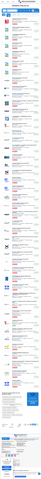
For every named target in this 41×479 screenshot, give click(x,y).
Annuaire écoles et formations (6, 452)
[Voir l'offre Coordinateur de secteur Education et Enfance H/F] (20, 270)
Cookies (33, 439)
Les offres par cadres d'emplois (6, 444)
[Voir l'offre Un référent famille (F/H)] (20, 223)
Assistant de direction (6, 414)
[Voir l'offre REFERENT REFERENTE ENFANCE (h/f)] (20, 355)
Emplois (2, 1)
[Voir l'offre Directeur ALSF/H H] (20, 383)
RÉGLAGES (7, 471)
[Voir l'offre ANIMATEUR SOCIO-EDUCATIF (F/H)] (20, 21)
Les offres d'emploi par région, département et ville (8, 445)
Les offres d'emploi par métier (6, 442)
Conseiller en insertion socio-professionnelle (10, 410)
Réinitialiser (36, 11)
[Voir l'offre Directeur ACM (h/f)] (20, 180)
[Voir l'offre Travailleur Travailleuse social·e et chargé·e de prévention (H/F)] (20, 304)
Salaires (8, 1)
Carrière (13, 1)
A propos (24, 439)
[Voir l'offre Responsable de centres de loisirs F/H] (20, 111)
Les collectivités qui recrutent (6, 446)
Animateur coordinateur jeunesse (8, 412)
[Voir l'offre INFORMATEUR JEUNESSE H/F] (20, 55)
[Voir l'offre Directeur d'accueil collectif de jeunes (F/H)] (20, 231)
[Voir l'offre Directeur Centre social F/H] (20, 64)
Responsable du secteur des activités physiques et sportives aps (12, 405)
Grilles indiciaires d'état (20, 444)
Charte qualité (36, 438)
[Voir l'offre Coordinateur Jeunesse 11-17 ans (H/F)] (20, 287)
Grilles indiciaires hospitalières (21, 443)
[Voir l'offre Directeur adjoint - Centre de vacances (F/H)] (20, 314)
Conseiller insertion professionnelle (9, 399)
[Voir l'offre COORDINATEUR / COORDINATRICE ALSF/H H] (20, 118)
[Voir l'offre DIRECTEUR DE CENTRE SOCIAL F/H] (20, 338)
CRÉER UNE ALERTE (32, 398)
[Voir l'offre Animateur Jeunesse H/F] (20, 323)
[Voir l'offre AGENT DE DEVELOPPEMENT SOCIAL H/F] (20, 29)
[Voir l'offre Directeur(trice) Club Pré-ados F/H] (20, 88)
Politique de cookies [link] (6, 476)
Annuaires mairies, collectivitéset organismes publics (6, 451)
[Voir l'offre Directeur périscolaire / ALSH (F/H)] (20, 374)
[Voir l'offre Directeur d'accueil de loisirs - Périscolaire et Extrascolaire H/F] (20, 364)
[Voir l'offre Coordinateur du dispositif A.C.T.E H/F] (20, 247)
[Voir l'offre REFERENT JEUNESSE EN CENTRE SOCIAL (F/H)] (20, 331)
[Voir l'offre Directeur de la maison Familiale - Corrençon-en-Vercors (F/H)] (20, 103)
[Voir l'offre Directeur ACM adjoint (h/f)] (20, 188)
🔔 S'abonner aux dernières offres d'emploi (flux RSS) (9, 447)
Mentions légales (20, 438)
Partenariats (26, 438)
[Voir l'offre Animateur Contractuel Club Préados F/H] (20, 96)
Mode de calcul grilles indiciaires (21, 445)
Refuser (6, 469)
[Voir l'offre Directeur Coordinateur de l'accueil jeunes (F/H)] (20, 254)
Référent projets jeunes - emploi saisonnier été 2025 (12, 396)
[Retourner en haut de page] (39, 474)
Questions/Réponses (20, 451)
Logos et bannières (13, 438)
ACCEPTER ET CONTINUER (6, 467)
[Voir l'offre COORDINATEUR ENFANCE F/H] (20, 37)
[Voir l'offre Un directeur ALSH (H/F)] (20, 157)
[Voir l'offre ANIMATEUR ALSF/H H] (20, 72)
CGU (30, 438)
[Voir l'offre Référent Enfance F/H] (20, 133)
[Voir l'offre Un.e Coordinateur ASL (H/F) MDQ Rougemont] (20, 172)
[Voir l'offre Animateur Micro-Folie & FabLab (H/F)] (20, 262)
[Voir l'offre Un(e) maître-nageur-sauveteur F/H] (20, 197)
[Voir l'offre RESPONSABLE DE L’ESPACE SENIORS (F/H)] (20, 279)
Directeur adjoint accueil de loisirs (8, 401)
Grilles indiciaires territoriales (21, 442)
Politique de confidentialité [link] (6, 474)
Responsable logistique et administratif (9, 407)
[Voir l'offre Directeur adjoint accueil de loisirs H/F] (20, 206)
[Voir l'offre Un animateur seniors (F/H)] (20, 140)
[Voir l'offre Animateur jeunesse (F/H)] (20, 347)
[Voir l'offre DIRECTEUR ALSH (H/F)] (20, 46)
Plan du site (29, 439)
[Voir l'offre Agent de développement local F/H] (20, 126)
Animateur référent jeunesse (17, 414)
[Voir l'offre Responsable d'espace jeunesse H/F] (20, 80)
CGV (32, 438)
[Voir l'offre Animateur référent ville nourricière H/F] (20, 165)
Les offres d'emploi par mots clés (7, 443)
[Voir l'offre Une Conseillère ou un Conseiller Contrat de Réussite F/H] (20, 148)
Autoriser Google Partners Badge (20, 476)
